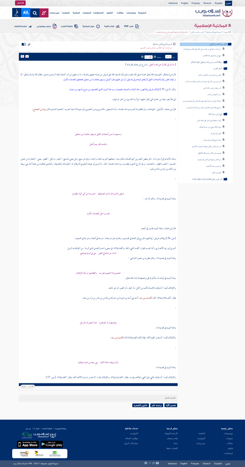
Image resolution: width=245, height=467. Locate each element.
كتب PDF (128, 26)
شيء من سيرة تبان (215, 114)
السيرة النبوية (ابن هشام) (214, 32)
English (184, 3)
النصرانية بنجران (216, 134)
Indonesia (173, 3)
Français (196, 3)
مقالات (120, 13)
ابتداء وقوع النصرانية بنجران (212, 140)
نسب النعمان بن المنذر (214, 95)
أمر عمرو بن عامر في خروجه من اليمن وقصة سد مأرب (203, 82)
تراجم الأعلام (20, 26)
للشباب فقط (172, 448)
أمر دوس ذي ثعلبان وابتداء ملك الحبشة (207, 179)
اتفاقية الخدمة (47, 429)
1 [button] (169, 57)
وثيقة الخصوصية (60, 429)
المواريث (65, 13)
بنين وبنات (54, 13)
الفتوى (109, 13)
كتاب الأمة (109, 26)
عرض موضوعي (44, 26)
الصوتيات (87, 13)
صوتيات (229, 438)
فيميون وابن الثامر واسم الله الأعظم (209, 153)
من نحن (28, 429)
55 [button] (150, 57)
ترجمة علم (157, 405)
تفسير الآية (171, 405)
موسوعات (131, 13)
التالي (24, 386)
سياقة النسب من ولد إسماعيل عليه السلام (206, 62)
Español (218, 3)
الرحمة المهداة (171, 433)
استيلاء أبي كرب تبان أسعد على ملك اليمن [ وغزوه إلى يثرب (202, 101)
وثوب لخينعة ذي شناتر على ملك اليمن (209, 121)
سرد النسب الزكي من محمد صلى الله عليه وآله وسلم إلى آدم (202, 49)
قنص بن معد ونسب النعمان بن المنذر (209, 75)
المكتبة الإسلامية (211, 25)
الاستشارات (98, 13)
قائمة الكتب (67, 26)
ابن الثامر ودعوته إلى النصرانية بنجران (209, 160)
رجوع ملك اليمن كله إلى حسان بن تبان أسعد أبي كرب (203, 108)
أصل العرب (217, 68)
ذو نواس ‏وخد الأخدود (213, 166)
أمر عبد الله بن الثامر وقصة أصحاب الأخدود (206, 147)
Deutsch (207, 3)
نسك (175, 443)
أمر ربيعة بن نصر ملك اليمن (212, 88)
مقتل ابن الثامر (216, 173)
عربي (228, 3)
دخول (19, 3)
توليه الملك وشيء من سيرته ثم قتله (210, 127)
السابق (30, 386)
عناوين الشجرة (141, 405)
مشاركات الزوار (131, 443)
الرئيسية (142, 13)
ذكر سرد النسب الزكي (197, 32)
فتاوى (230, 448)
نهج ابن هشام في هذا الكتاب (212, 56)
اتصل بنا (36, 429)
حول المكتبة (88, 26)
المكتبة (76, 13)
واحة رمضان (172, 438)
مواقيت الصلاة (131, 438)
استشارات (228, 453)
